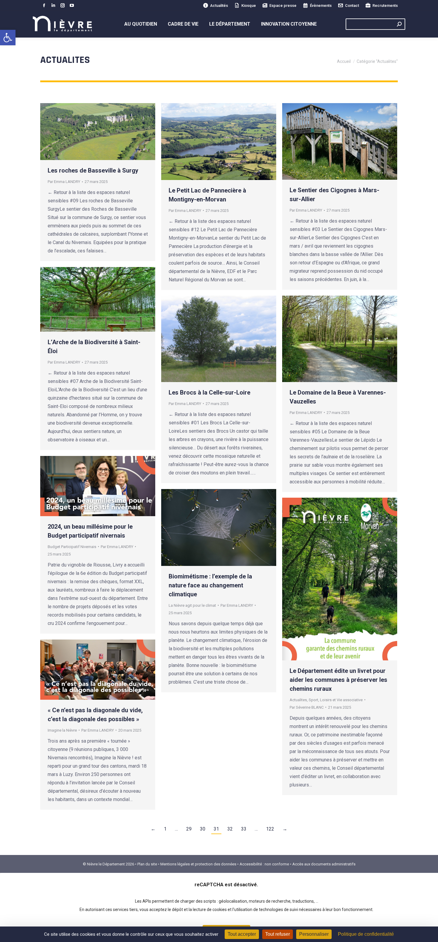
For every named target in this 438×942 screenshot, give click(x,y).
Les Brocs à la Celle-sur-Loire (209, 392)
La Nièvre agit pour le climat (192, 605)
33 (243, 829)
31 (216, 829)
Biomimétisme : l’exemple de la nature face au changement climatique (210, 585)
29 (189, 829)
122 (270, 829)
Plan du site (147, 864)
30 (202, 829)
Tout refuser (277, 934)
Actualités (219, 5)
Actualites (298, 700)
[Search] (399, 24)
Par (64, 181)
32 (230, 829)
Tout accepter (242, 934)
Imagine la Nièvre (62, 730)
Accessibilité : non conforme (264, 864)
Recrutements (385, 5)
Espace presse (282, 5)
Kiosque (248, 5)
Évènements (321, 5)
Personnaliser (314, 934)
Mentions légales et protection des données (198, 864)
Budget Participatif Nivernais (72, 546)
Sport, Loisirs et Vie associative (336, 700)
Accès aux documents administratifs (323, 864)
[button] (7, 37)
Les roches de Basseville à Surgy (93, 170)
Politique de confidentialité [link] (366, 934)
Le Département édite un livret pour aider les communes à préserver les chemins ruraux (338, 679)
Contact (352, 5)
